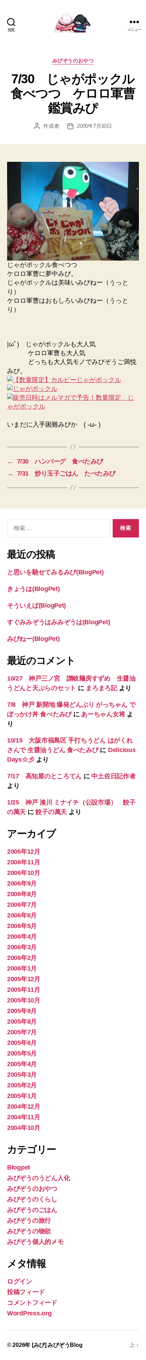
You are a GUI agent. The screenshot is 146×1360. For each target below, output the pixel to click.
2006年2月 (22, 957)
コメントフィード (32, 1302)
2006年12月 (23, 851)
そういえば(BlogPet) (36, 605)
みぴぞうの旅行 (29, 1220)
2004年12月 (23, 1106)
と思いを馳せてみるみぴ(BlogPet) (55, 572)
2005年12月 (23, 979)
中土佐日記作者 (113, 776)
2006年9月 (22, 883)
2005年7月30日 (94, 126)
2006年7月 (22, 904)
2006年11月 (23, 862)
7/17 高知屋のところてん (44, 776)
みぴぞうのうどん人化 (38, 1178)
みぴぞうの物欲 (29, 1231)
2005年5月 (22, 1053)
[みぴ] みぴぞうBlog (57, 1345)
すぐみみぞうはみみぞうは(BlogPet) (58, 622)
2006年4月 (22, 936)
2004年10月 (23, 1127)
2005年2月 (22, 1085)
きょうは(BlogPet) (33, 588)
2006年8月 (22, 894)
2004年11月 (23, 1117)
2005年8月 (22, 1021)
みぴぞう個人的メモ (35, 1241)
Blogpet (18, 1167)
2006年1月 (22, 968)
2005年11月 (23, 989)
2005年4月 (22, 1064)
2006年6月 (22, 915)
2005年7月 (22, 1032)
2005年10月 (23, 1000)
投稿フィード (26, 1292)
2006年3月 (22, 947)
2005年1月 (22, 1095)
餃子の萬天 (51, 811)
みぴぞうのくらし (32, 1199)
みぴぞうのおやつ (73, 60)
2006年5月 (22, 925)
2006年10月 (23, 872)
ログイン (19, 1281)
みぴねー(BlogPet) (33, 638)
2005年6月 (22, 1042)
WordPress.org (29, 1313)
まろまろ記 (101, 688)
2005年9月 (22, 1010)
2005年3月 (22, 1074)
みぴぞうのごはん (32, 1209)
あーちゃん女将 (103, 714)
